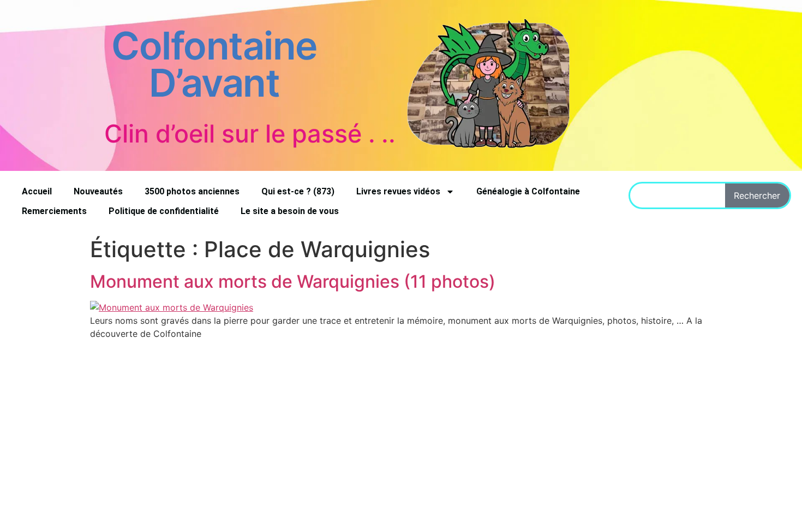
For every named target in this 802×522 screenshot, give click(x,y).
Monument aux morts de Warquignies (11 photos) (292, 281)
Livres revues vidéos (398, 191)
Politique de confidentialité (164, 211)
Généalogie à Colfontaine (528, 191)
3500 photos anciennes (192, 191)
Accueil (37, 191)
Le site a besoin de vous (290, 211)
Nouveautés (98, 191)
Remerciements (54, 211)
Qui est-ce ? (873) (297, 191)
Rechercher (757, 195)
